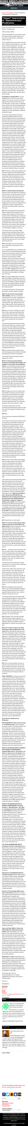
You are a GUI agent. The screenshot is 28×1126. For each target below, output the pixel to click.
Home (3, 12)
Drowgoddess (9, 12)
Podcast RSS (5, 1104)
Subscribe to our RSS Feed (14, 994)
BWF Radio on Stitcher (19, 1094)
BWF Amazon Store (11, 1094)
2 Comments (23, 24)
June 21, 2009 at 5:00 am (21, 1027)
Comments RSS (6, 1105)
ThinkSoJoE (5, 1026)
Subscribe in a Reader (7, 1103)
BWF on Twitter (8, 1094)
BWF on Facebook (4, 1094)
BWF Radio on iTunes (15, 1094)
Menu (14, 8)
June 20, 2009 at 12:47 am (20, 1000)
